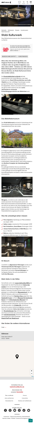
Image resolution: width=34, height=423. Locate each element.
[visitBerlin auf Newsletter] (28, 410)
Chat (30, 420)
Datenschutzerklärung (15, 416)
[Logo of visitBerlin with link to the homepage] (6, 2)
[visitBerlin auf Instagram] (19, 410)
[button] (23, 2)
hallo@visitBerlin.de (17, 387)
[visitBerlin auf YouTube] (14, 410)
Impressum (6, 416)
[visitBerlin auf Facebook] (5, 410)
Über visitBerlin (9, 395)
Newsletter (20, 392)
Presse (25, 395)
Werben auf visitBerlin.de (24, 400)
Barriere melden (7, 418)
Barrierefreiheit (26, 416)
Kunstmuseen (22, 56)
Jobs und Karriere (9, 398)
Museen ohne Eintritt (9, 56)
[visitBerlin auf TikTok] (23, 410)
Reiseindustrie (9, 400)
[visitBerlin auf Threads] (10, 410)
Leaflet (33, 376)
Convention (25, 398)
